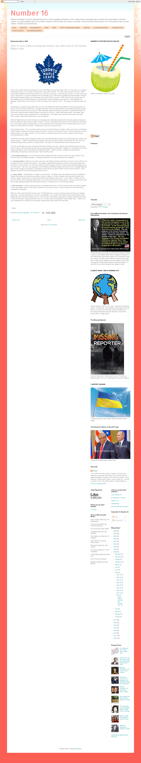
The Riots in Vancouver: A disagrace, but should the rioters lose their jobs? (125, 680)
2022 (115, 541)
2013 (115, 630)
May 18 (119, 582)
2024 (115, 536)
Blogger (79, 748)
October (117, 559)
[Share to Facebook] (53, 213)
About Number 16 (35, 27)
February (118, 614)
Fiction (46, 27)
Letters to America (18, 30)
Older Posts (81, 220)
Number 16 (30, 12)
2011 (115, 635)
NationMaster (115, 503)
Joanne (95, 471)
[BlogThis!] (49, 213)
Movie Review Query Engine (119, 506)
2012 (115, 633)
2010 (115, 638)
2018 (115, 552)
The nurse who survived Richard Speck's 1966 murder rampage (125, 708)
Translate (105, 207)
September (118, 562)
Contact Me (23, 27)
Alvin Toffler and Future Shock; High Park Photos (125, 698)
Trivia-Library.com (116, 495)
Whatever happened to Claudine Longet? (125, 727)
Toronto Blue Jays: (117, 27)
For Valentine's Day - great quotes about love (124, 651)
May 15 (119, 585)
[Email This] (47, 213)
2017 (115, 620)
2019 (115, 549)
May (116, 572)
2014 (115, 628)
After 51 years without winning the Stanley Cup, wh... (120, 600)
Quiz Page (87, 27)
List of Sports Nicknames (100, 27)
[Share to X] (51, 213)
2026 (115, 531)
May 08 (119, 590)
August (117, 564)
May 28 (119, 577)
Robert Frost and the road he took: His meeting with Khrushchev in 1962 (125, 661)
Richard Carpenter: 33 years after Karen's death (124, 689)
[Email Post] (42, 212)
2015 (115, 625)
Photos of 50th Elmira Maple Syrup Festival (124, 717)
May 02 (119, 593)
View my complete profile (98, 483)
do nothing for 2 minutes (118, 497)
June (116, 570)
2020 (115, 546)
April (116, 609)
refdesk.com (115, 500)
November (118, 557)
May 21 (119, 580)
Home (14, 27)
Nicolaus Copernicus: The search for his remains (125, 670)
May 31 (119, 574)
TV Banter (94, 509)
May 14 (119, 588)
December (118, 554)
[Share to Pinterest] (54, 213)
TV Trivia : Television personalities (70, 27)
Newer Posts (16, 220)
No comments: (35, 212)
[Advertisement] (108, 114)
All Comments (118, 520)
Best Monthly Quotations (34, 30)
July (116, 567)
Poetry (54, 27)
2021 (115, 544)
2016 (115, 622)
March (117, 611)
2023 (115, 539)
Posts (116, 517)
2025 (115, 533)
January (117, 616)
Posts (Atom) (53, 225)
